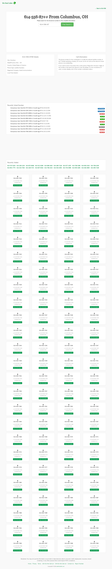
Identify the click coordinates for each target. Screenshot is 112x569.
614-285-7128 (58, 165)
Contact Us (71, 564)
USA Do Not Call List (48, 564)
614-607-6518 (39, 168)
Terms (39, 564)
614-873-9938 (30, 165)
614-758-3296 (76, 165)
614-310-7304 (21, 168)
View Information (18, 185)
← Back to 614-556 (100, 8)
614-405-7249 (95, 168)
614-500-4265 (76, 168)
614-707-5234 (11, 165)
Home (29, 564)
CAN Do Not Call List (60, 564)
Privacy (34, 564)
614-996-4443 (48, 165)
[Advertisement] (56, 40)
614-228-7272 (30, 168)
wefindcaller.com (60, 566)
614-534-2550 (58, 168)
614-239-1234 (21, 165)
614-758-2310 (48, 168)
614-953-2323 (86, 165)
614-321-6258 (39, 165)
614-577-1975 (67, 165)
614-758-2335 (95, 165)
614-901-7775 (11, 168)
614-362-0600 (86, 168)
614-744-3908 (67, 168)
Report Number (79, 564)
